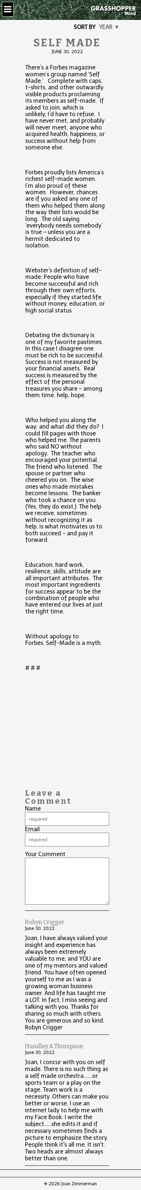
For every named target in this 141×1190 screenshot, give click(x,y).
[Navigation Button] (8, 9)
